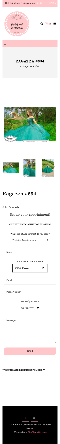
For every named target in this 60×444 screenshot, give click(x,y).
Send (30, 351)
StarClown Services (37, 432)
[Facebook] (25, 418)
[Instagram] (34, 418)
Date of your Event (30, 301)
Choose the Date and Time (30, 261)
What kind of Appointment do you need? (30, 234)
